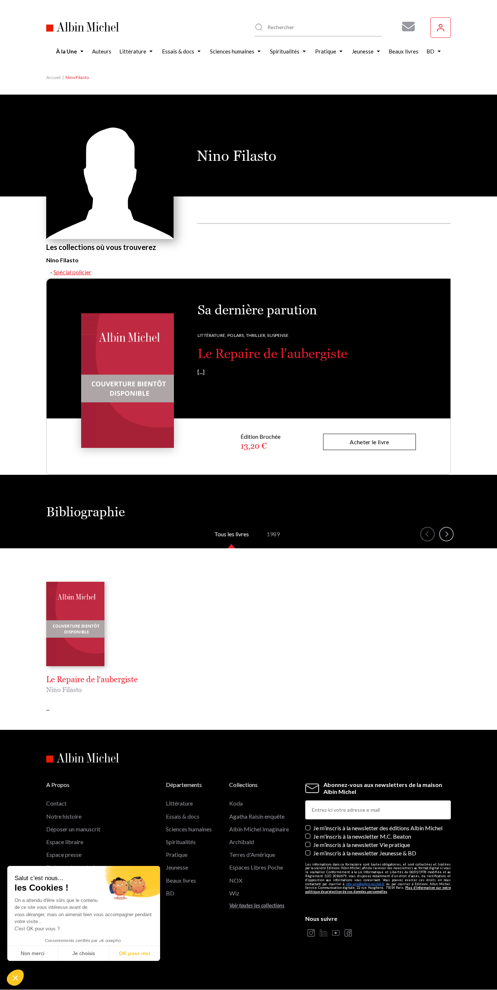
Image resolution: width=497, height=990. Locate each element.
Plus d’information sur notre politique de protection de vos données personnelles (378, 890)
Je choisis (83, 953)
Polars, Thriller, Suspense (258, 335)
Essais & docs (182, 816)
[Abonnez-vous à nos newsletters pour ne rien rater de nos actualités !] (405, 26)
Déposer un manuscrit (73, 829)
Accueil (53, 77)
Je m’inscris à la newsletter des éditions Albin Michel (377, 827)
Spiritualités (181, 841)
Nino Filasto (64, 689)
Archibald (241, 841)
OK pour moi (134, 953)
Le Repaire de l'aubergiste (272, 353)
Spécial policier (72, 272)
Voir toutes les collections (257, 905)
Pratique (176, 854)
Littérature (179, 803)
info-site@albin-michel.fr (365, 884)
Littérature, (212, 335)
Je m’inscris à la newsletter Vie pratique (361, 844)
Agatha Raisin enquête (257, 816)
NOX (235, 880)
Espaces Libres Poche (256, 867)
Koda (236, 803)
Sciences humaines (189, 829)
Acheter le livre (369, 441)
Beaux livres (181, 880)
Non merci (32, 953)
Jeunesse (177, 867)
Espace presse (63, 854)
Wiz (234, 893)
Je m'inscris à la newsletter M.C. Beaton (362, 836)
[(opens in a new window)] (311, 933)
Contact (56, 803)
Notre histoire (63, 816)
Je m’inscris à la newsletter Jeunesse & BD (364, 853)
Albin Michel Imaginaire (259, 829)
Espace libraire (64, 841)
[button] (15, 977)
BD (170, 893)
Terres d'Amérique (252, 854)
